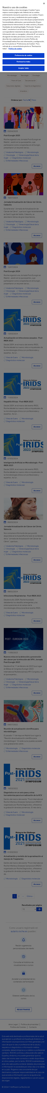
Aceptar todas (23, 68)
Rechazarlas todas (23, 62)
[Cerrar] (44, 3)
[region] (23, 36)
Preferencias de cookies (23, 55)
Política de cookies (15, 49)
